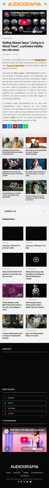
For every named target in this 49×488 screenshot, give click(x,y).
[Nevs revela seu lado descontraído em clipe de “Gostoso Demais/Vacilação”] (36, 142)
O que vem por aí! (37, 473)
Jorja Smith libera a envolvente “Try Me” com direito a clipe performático (11, 195)
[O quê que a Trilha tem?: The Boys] (36, 233)
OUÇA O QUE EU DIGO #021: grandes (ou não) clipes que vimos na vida (12, 274)
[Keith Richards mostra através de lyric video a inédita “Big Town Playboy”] (36, 291)
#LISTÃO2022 (24, 476)
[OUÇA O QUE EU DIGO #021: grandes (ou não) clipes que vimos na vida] (12, 260)
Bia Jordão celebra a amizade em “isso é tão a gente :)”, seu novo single (36, 173)
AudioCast (6, 269)
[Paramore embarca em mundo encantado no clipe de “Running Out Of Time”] (36, 187)
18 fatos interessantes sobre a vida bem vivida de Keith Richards (12, 336)
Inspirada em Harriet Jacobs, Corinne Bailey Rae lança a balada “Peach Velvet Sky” (12, 152)
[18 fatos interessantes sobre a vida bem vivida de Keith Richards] (12, 321)
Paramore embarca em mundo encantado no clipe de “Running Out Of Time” (35, 198)
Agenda (25, 473)
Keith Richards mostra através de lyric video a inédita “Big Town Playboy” (35, 305)
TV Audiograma (7, 38)
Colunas (5, 242)
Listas (4, 330)
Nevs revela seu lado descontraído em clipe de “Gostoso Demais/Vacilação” (36, 152)
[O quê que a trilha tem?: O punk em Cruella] (12, 233)
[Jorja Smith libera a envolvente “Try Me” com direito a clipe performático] (12, 185)
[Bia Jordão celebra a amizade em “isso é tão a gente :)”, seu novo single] (36, 164)
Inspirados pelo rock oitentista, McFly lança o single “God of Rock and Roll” (12, 173)
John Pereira (6, 54)
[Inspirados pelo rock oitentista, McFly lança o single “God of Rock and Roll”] (12, 164)
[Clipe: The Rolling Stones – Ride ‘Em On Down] (36, 321)
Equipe (8, 473)
